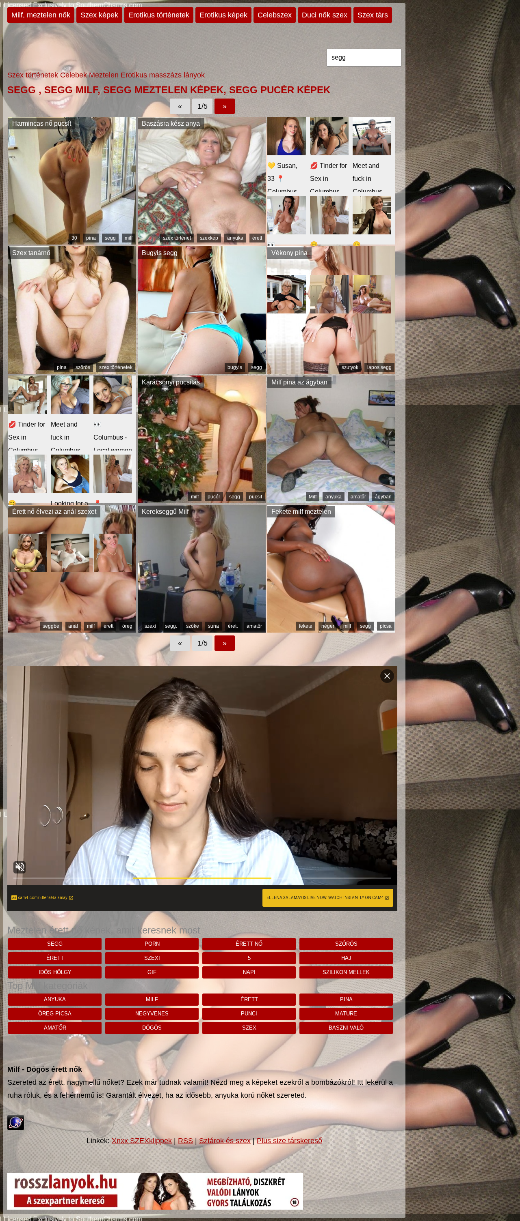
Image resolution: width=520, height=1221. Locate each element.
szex (249, 1028)
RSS (185, 1141)
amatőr (358, 497)
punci (249, 1014)
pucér (214, 497)
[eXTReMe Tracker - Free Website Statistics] (15, 1128)
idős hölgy (55, 972)
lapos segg (379, 367)
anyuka (235, 238)
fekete (305, 626)
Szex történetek (32, 75)
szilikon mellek (346, 972)
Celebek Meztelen (89, 75)
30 (74, 238)
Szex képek (99, 15)
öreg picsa (55, 1014)
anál (73, 626)
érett (257, 238)
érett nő (249, 944)
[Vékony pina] (331, 371)
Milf (312, 497)
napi (249, 972)
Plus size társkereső (289, 1141)
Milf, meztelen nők (40, 15)
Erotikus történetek (158, 15)
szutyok (350, 367)
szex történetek (115, 367)
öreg (127, 626)
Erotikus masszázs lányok (163, 75)
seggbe (51, 626)
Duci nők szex (324, 15)
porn (152, 944)
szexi (150, 626)
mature (346, 1014)
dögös (152, 1028)
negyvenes (152, 1014)
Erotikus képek (223, 15)
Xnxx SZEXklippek (142, 1141)
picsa (386, 626)
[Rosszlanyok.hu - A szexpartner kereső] (155, 1207)
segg (110, 238)
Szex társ (373, 15)
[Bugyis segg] (202, 371)
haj (346, 958)
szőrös (83, 367)
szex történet (177, 238)
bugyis (235, 367)
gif (151, 972)
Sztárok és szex (225, 1141)
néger (327, 626)
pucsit (255, 497)
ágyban (383, 497)
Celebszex (275, 15)
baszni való (346, 1028)
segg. (171, 626)
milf (128, 238)
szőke (192, 626)
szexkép (209, 238)
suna (213, 626)
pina (91, 238)
